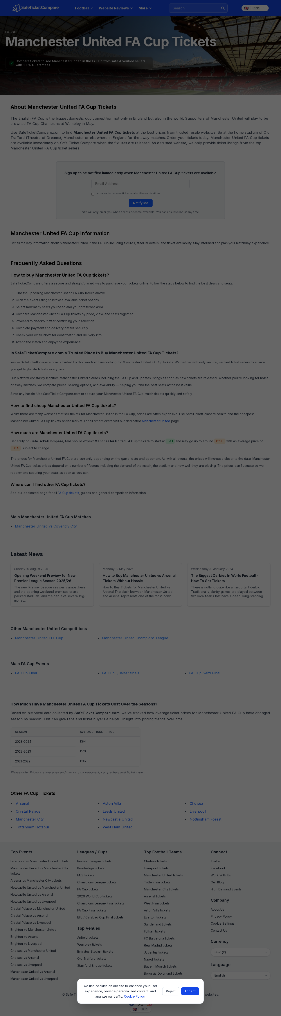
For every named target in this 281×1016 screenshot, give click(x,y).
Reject (171, 991)
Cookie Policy (134, 996)
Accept (190, 991)
